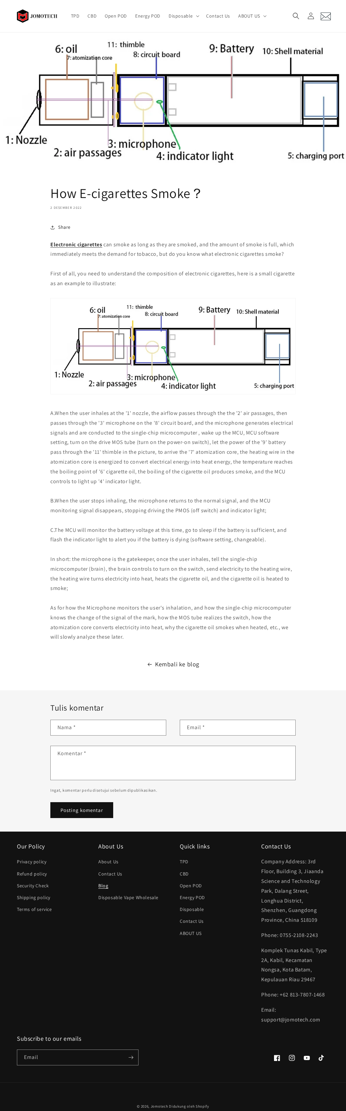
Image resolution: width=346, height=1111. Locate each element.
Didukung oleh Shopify (189, 1106)
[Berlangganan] (130, 1057)
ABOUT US (191, 933)
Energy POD (192, 897)
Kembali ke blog (177, 664)
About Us (108, 862)
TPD (184, 862)
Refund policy (32, 874)
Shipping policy (33, 897)
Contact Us (110, 874)
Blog (103, 886)
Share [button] (64, 227)
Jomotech (159, 1106)
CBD (184, 874)
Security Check (33, 886)
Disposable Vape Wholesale (128, 897)
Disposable (192, 909)
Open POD (191, 886)
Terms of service (34, 909)
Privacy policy (31, 862)
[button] (183, 16)
